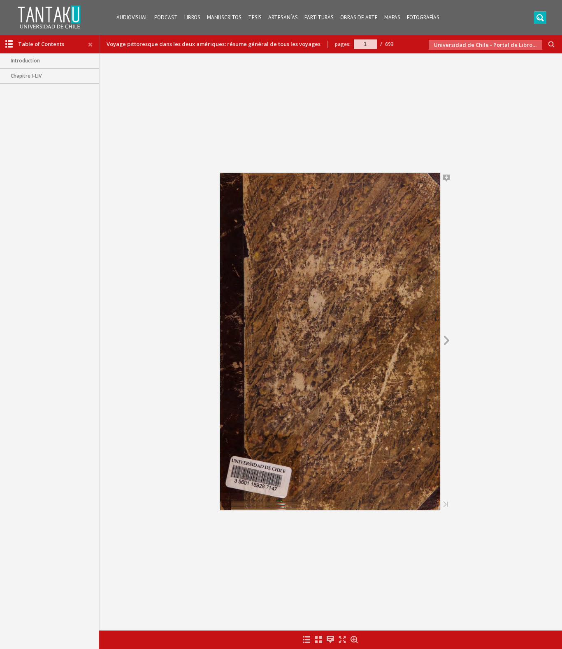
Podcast (166, 17)
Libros (192, 17)
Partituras (319, 17)
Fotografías (423, 17)
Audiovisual (132, 17)
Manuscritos (224, 17)
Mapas (392, 17)
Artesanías (283, 17)
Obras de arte (359, 17)
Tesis (255, 17)
